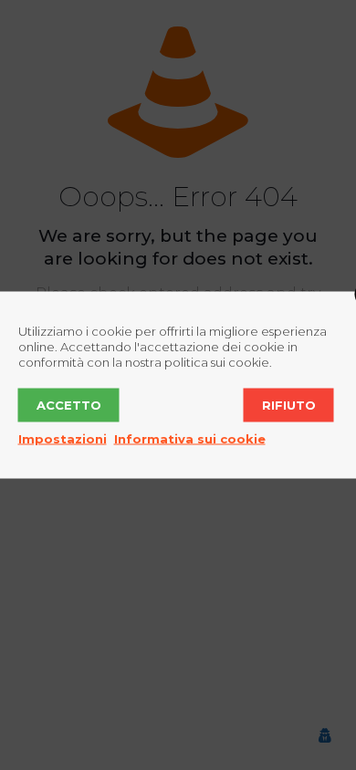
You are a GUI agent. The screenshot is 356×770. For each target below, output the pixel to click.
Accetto (69, 405)
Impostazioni (62, 439)
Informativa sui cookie (190, 439)
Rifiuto (289, 405)
